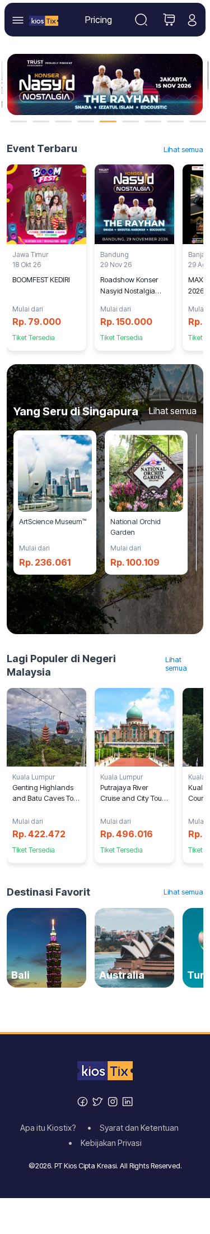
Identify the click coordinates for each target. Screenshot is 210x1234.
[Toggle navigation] (141, 19)
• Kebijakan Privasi (105, 1143)
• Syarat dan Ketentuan (136, 1128)
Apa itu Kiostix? (51, 1128)
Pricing (98, 19)
